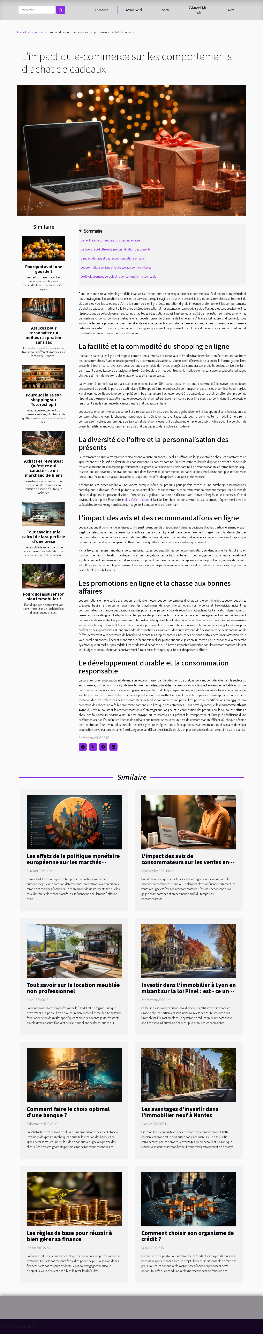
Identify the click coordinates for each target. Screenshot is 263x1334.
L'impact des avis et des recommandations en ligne (112, 258)
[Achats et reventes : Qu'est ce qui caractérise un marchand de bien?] (43, 443)
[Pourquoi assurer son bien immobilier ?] (43, 576)
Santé (166, 10)
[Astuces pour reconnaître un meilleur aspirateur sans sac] (43, 310)
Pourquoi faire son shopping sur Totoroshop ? (44, 399)
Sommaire (93, 231)
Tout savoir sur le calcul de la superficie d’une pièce (43, 536)
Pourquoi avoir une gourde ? (43, 269)
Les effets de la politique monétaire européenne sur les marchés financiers (73, 862)
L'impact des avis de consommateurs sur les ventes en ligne (185, 862)
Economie (101, 10)
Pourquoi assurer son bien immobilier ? (44, 596)
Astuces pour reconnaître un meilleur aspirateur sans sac (43, 335)
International (134, 10)
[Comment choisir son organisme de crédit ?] (188, 1199)
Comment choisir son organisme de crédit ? (187, 1236)
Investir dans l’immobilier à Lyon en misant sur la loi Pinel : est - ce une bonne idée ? (188, 991)
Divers (230, 10)
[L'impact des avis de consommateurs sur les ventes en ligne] (188, 822)
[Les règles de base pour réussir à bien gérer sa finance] (74, 1199)
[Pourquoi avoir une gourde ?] (43, 248)
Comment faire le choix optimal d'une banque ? (68, 1112)
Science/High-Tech (198, 9)
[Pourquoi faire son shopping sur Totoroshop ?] (43, 377)
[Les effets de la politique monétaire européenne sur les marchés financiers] (74, 822)
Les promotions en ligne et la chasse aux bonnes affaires (116, 267)
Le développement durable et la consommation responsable (118, 276)
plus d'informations (137, 500)
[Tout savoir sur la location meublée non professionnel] (74, 951)
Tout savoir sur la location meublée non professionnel (73, 988)
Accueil (21, 32)
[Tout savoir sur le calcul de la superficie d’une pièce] (43, 514)
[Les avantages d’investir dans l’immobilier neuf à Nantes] (188, 1075)
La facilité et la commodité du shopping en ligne (110, 240)
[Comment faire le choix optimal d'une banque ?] (74, 1075)
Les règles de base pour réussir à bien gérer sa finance (69, 1236)
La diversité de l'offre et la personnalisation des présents (115, 249)
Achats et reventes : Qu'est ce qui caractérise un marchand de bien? (43, 468)
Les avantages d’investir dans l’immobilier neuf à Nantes (179, 1112)
